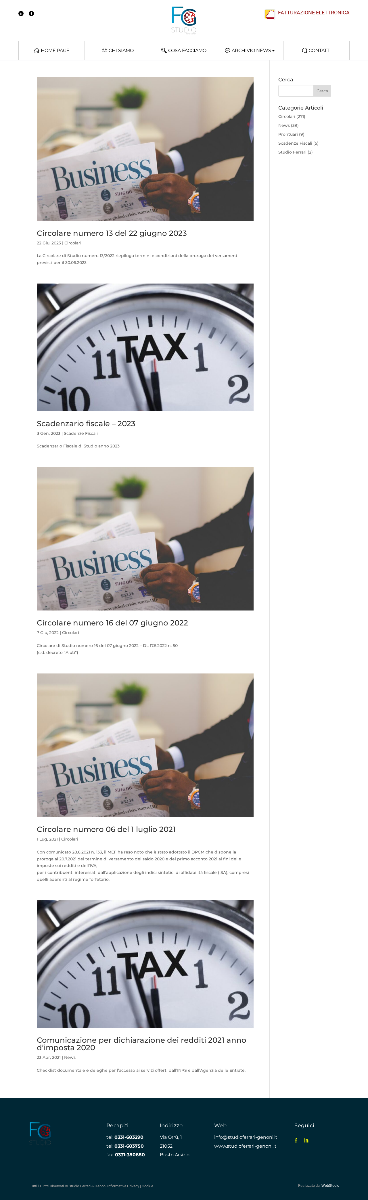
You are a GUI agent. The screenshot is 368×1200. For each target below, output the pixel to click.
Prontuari (288, 134)
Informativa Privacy (123, 1186)
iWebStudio (330, 1185)
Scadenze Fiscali (81, 433)
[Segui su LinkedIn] (21, 13)
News (70, 1057)
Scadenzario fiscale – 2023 (86, 423)
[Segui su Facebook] (31, 13)
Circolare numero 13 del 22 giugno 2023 (112, 233)
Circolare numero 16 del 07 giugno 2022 (112, 622)
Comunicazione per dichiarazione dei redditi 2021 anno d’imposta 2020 (141, 1044)
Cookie (147, 1186)
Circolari (72, 243)
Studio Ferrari (292, 152)
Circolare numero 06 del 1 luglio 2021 (106, 829)
